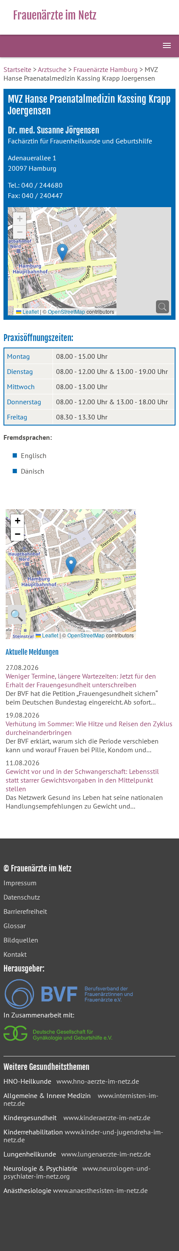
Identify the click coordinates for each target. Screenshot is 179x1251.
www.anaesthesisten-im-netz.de (100, 1190)
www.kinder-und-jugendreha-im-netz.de (83, 1136)
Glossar (14, 925)
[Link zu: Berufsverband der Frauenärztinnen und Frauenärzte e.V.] (68, 1006)
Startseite (17, 69)
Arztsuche (52, 69)
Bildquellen (20, 940)
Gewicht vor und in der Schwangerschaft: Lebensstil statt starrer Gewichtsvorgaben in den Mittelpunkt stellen (82, 780)
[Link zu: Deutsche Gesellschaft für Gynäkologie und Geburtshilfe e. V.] (58, 1043)
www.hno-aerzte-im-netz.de (97, 1081)
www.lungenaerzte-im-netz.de (106, 1154)
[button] (62, 252)
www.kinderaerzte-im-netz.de (106, 1117)
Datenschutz (21, 897)
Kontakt (15, 954)
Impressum (19, 882)
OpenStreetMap (66, 311)
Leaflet (30, 311)
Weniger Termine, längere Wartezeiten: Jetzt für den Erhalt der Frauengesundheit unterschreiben (81, 680)
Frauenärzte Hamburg (105, 69)
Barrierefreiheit (25, 911)
